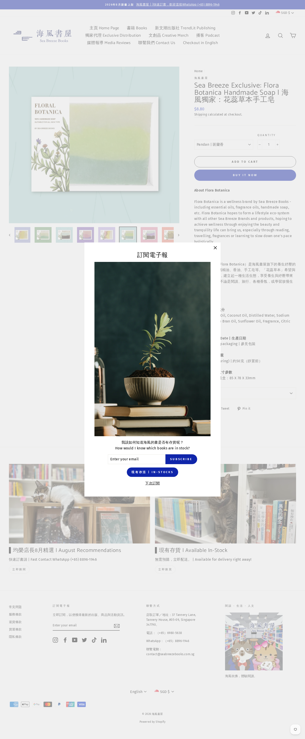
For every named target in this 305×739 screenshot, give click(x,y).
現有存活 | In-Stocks (152, 472)
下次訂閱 (152, 483)
